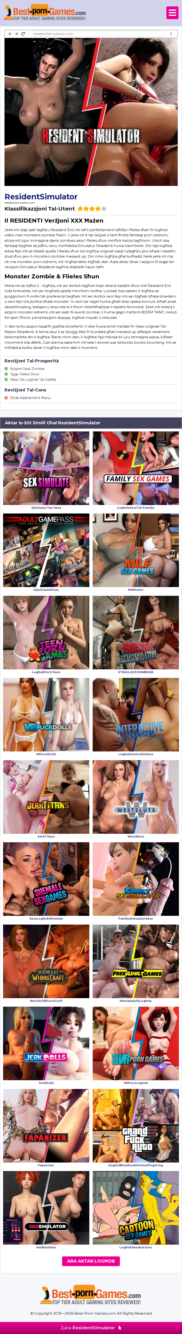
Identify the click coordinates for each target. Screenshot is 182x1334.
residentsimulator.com (20, 202)
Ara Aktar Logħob (91, 1261)
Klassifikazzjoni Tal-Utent (40, 209)
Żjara (88, 1327)
